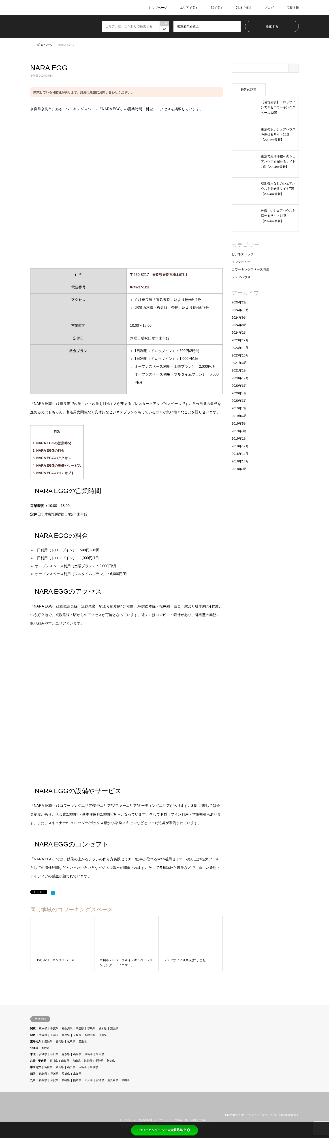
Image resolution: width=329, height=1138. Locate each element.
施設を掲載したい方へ (152, 1120)
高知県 (77, 1073)
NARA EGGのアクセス (52, 458)
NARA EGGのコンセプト (54, 473)
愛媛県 (66, 1073)
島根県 (48, 1067)
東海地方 (35, 1041)
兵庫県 (66, 1035)
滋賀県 (103, 1035)
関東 (33, 1028)
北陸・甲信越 (38, 1060)
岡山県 (60, 1067)
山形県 (77, 1054)
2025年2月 (239, 302)
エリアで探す (189, 7)
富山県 (77, 1060)
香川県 (54, 1073)
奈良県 (77, 1035)
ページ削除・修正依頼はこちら (188, 1120)
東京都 (43, 1028)
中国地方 (35, 1067)
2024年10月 (240, 310)
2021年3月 (239, 363)
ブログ (269, 7)
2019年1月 (239, 438)
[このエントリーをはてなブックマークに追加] (53, 893)
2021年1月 (239, 370)
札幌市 (46, 1048)
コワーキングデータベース (256, 1115)
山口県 (71, 1067)
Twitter (31, 1115)
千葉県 (54, 1028)
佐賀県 (54, 1080)
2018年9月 (239, 469)
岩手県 (100, 1054)
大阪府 (43, 1035)
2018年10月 (240, 461)
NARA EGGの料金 (48, 450)
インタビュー (241, 262)
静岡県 (60, 1041)
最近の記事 (248, 89)
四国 (33, 1073)
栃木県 (103, 1028)
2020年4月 (239, 393)
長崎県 (66, 1080)
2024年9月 (239, 317)
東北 (33, 1054)
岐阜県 (71, 1041)
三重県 (83, 1041)
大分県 (89, 1080)
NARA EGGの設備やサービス (57, 465)
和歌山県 (90, 1035)
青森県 (66, 1054)
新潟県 (111, 1060)
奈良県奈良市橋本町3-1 (169, 275)
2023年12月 (240, 340)
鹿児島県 (112, 1080)
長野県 (99, 1060)
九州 (33, 1080)
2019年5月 (239, 423)
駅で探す (217, 7)
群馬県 (91, 1028)
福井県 (88, 1060)
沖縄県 (126, 1080)
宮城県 (43, 1054)
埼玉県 (80, 1028)
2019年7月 (239, 408)
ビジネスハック (243, 254)
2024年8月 (239, 325)
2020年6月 (239, 385)
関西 (33, 1035)
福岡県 (43, 1080)
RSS (37, 1115)
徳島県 (43, 1073)
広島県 (83, 1067)
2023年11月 (240, 348)
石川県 (54, 1060)
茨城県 (114, 1028)
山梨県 (65, 1060)
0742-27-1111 (140, 287)
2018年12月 (240, 446)
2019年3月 (239, 431)
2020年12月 (240, 378)
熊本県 (77, 1080)
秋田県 (54, 1054)
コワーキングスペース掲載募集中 (162, 1130)
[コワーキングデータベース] (57, 7)
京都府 (54, 1035)
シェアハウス (241, 277)
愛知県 (48, 1041)
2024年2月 (239, 332)
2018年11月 (240, 453)
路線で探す (244, 7)
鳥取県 (94, 1067)
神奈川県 (67, 1028)
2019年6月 (239, 416)
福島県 (89, 1054)
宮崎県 (100, 1080)
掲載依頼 (292, 7)
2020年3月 (239, 400)
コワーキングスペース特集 (250, 269)
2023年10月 (240, 355)
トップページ (157, 7)
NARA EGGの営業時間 (52, 443)
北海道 (34, 1048)
